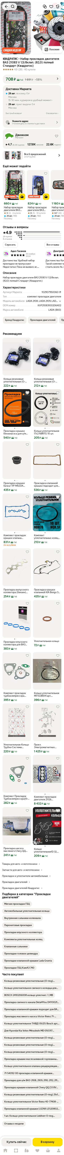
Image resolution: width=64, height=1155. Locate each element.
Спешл (16, 1150)
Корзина (48, 1150)
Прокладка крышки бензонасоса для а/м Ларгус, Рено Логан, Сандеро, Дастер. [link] (15, 432)
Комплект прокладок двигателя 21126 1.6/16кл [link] (45, 798)
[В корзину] (22, 196)
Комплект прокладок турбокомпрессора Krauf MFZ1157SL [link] (15, 694)
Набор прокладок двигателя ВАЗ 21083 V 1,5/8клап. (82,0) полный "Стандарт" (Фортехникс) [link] (13, 208)
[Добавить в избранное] (51, 6)
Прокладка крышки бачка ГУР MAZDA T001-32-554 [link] (14, 484)
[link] (17, 904)
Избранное (37, 1150)
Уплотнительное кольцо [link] (46, 641)
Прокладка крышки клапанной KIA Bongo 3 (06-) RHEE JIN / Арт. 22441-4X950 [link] (46, 591)
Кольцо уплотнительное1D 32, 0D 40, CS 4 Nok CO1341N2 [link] (45, 850)
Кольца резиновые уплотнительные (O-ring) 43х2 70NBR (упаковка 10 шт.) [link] (44, 380)
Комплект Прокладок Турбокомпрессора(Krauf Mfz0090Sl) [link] (17, 797)
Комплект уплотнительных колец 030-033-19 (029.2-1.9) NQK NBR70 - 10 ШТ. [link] (46, 536)
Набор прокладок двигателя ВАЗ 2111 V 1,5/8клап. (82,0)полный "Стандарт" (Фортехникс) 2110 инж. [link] (38, 208)
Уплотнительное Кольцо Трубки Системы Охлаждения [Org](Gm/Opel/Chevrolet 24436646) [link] (16, 746)
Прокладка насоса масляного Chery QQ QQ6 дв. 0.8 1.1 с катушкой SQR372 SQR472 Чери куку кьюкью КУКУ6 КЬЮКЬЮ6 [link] (15, 849)
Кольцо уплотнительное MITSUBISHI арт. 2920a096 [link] (46, 694)
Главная (5, 1150)
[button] (13, 50)
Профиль (58, 1150)
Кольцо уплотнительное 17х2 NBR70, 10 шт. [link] (46, 432)
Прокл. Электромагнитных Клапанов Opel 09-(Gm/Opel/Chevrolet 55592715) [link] (44, 746)
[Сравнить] (45, 6)
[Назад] (6, 6)
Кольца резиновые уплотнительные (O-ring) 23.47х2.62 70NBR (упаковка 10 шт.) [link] (16, 380)
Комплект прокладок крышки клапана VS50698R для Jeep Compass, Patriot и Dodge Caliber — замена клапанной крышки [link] (16, 536)
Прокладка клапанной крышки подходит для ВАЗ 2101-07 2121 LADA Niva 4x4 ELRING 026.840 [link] (46, 484)
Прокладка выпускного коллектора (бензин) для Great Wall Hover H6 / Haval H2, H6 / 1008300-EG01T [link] (16, 591)
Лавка (26, 1150)
